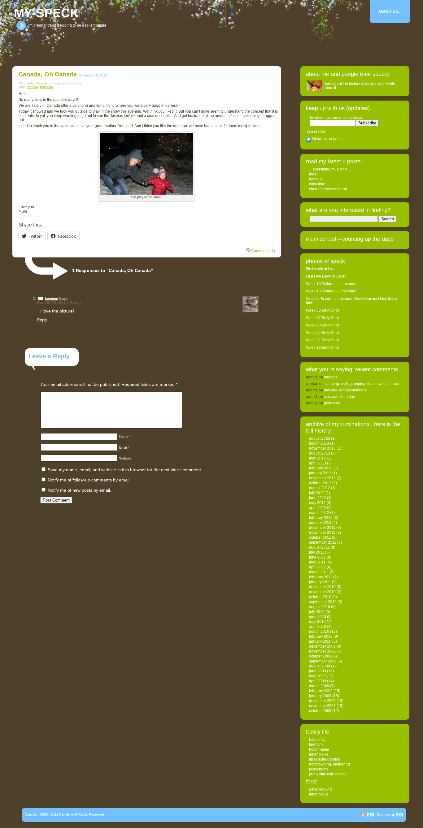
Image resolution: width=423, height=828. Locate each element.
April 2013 (317, 463)
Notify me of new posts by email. (79, 490)
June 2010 (317, 617)
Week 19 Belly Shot (322, 347)
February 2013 (321, 468)
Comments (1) (263, 250)
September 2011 (322, 542)
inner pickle (319, 754)
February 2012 (321, 517)
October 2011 (320, 537)
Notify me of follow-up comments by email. (89, 479)
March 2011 (319, 572)
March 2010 (319, 631)
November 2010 (322, 592)
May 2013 (317, 458)
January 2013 (320, 473)
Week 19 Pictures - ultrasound (331, 284)
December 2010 (322, 587)
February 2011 (320, 577)
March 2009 (319, 686)
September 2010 (323, 602)
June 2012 (317, 498)
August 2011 (319, 547)
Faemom (316, 744)
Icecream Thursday (339, 397)
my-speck (46, 13)
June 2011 (317, 557)
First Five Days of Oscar (326, 276)
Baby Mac (317, 739)
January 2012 (320, 522)
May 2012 (317, 503)
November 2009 (322, 651)
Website (125, 458)
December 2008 (322, 701)
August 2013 (319, 453)
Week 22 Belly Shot (322, 332)
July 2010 (317, 612)
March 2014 (319, 443)
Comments (390, 814)
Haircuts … (318, 179)
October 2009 (320, 656)
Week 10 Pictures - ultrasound (331, 291)
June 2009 (317, 671)
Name (124, 436)
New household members (345, 390)
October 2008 (320, 711)
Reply (42, 320)
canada (32, 86)
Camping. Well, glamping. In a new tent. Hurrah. (364, 384)
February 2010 (321, 636)
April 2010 (317, 626)
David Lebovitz (320, 789)
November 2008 (322, 706)
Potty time (332, 403)
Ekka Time (317, 184)
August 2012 (319, 488)
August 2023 (319, 438)
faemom (51, 298)
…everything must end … (330, 169)
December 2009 (322, 646)
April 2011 (317, 567)
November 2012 (322, 478)
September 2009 (323, 661)
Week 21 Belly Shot (322, 340)
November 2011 (322, 532)
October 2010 (320, 597)
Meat (313, 174)
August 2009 (319, 666)
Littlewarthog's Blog (324, 759)
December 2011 (322, 527)
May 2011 (317, 562)
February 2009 (321, 691)
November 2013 (322, 448)
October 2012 (320, 483)
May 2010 (317, 621)
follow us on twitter (327, 139)
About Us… (390, 11)
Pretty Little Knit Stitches (328, 774)
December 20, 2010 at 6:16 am (59, 302)
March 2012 (319, 513)
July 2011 (316, 552)
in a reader (316, 131)
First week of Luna (321, 269)
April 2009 (317, 681)
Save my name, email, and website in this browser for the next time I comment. (125, 469)
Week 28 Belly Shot (322, 325)
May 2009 (317, 676)
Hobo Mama (319, 749)
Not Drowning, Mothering (329, 764)
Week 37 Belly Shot (322, 318)
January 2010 (320, 641)
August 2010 (319, 607)
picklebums (318, 769)
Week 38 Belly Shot (322, 310)
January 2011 (320, 582)
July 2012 (317, 493)
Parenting (43, 83)
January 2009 (320, 696)
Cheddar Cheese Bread (328, 189)
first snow (46, 86)
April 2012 (317, 508)
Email (124, 447)
